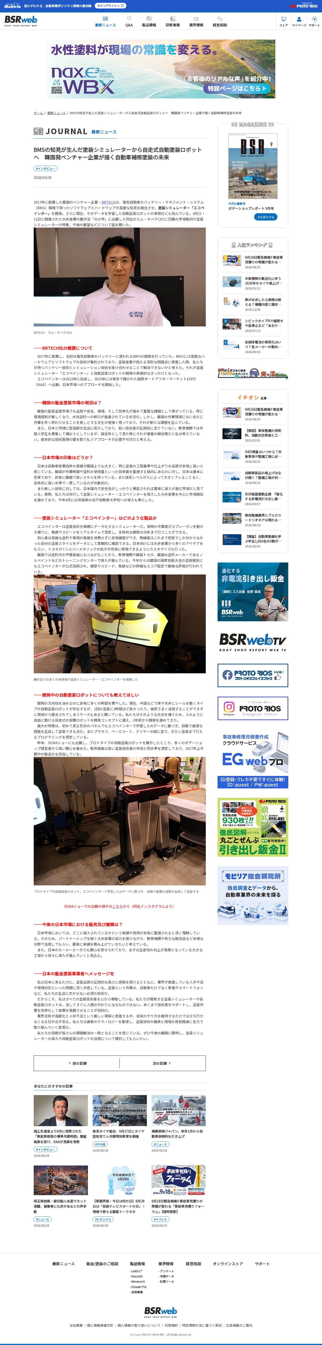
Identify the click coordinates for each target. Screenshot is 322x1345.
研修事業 (173, 24)
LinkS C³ (137, 1271)
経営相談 (220, 24)
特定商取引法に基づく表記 (202, 1325)
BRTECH (108, 202)
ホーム (39, 113)
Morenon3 (138, 1281)
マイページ (299, 25)
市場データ (167, 1276)
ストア (284, 25)
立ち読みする (265, 217)
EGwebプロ (139, 1287)
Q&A (129, 24)
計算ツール (167, 1281)
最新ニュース (105, 24)
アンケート (167, 1271)
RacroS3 (137, 1276)
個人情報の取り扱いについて (139, 1325)
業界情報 (196, 24)
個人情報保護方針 (100, 1325)
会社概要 (76, 1325)
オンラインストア (228, 1263)
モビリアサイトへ (108, 6)
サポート (314, 25)
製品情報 (149, 24)
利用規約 (171, 1325)
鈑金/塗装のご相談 (102, 1263)
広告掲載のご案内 (239, 1325)
